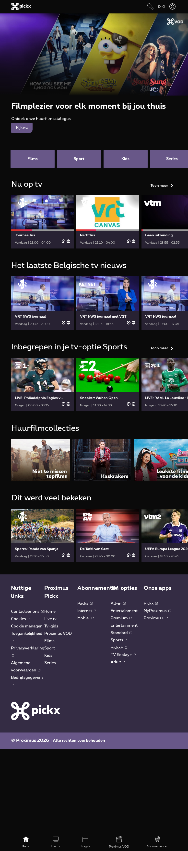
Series (50, 663)
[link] (42, 221)
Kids (48, 655)
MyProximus (156, 611)
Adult (116, 662)
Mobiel (84, 618)
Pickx (149, 603)
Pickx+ (117, 647)
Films (49, 641)
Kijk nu (22, 127)
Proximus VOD (58, 634)
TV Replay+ (122, 655)
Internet (85, 611)
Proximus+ (154, 618)
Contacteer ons (25, 612)
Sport (49, 648)
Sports (117, 640)
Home (50, 612)
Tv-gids (51, 626)
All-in (116, 603)
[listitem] (40, 460)
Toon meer (159, 185)
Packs (83, 603)
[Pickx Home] (35, 711)
